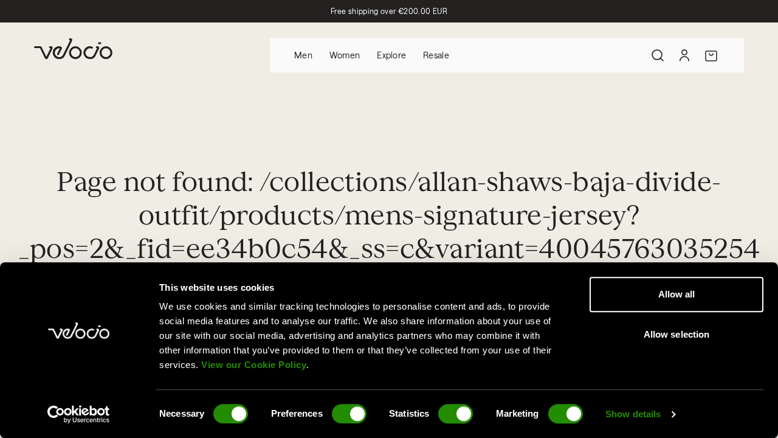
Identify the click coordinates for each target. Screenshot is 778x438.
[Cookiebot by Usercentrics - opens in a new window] (79, 414)
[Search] (657, 55)
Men (303, 55)
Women (344, 55)
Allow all (676, 294)
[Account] (684, 55)
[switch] (349, 413)
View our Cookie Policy (253, 365)
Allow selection (677, 334)
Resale (436, 55)
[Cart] (711, 55)
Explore (391, 55)
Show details (633, 414)
